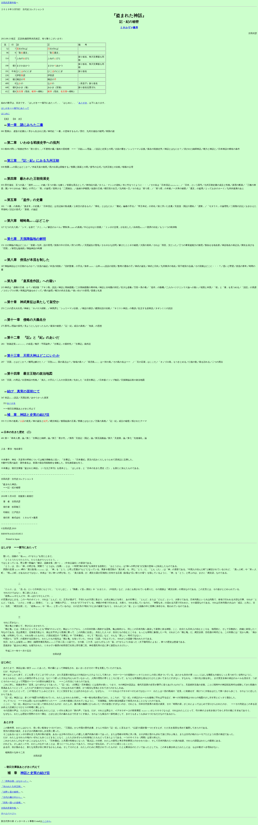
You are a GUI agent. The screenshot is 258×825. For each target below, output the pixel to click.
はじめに (5, 113)
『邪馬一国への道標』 (12, 802)
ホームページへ (8, 813)
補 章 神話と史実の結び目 (28, 414)
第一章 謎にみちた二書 (25, 125)
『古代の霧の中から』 (12, 797)
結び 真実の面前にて (23, 391)
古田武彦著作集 (8, 2)
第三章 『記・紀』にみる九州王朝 (33, 160)
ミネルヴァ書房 (129, 27)
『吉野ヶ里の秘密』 (10, 792)
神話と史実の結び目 (35, 773)
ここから (46, 821)
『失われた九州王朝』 (12, 786)
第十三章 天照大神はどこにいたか (33, 355)
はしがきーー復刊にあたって (15, 108)
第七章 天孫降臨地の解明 (26, 239)
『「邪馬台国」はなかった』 (15, 781)
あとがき (82, 103)
